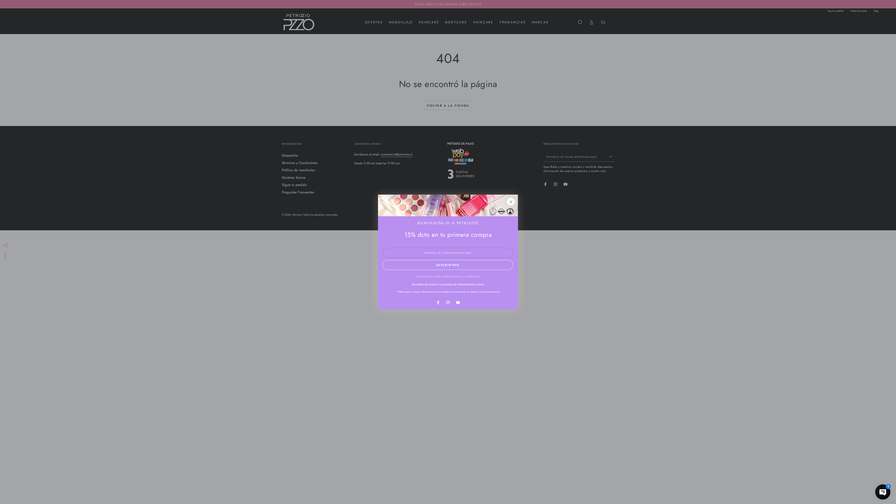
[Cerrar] (511, 201)
